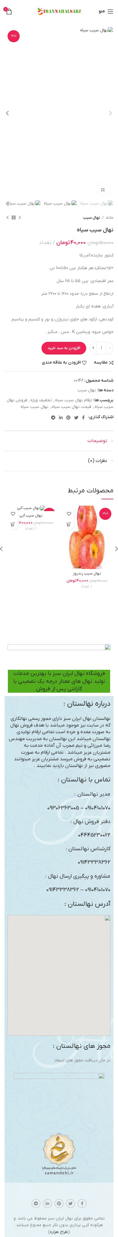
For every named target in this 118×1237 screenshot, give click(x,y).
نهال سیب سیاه (34, 407)
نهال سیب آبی (31, 515)
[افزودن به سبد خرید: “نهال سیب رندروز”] (69, 524)
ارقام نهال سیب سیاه (73, 400)
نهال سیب (91, 217)
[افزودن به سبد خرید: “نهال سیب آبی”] (13, 524)
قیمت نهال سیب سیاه (71, 407)
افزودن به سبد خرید (64, 348)
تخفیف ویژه (41, 400)
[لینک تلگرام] (53, 417)
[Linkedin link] (60, 417)
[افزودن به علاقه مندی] (69, 514)
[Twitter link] (76, 417)
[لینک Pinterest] (68, 417)
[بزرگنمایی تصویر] (103, 190)
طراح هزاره (59, 1232)
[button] (59, 975)
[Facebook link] (83, 417)
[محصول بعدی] (8, 218)
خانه (109, 217)
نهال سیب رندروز (87, 573)
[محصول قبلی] (20, 218)
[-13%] (31, 508)
